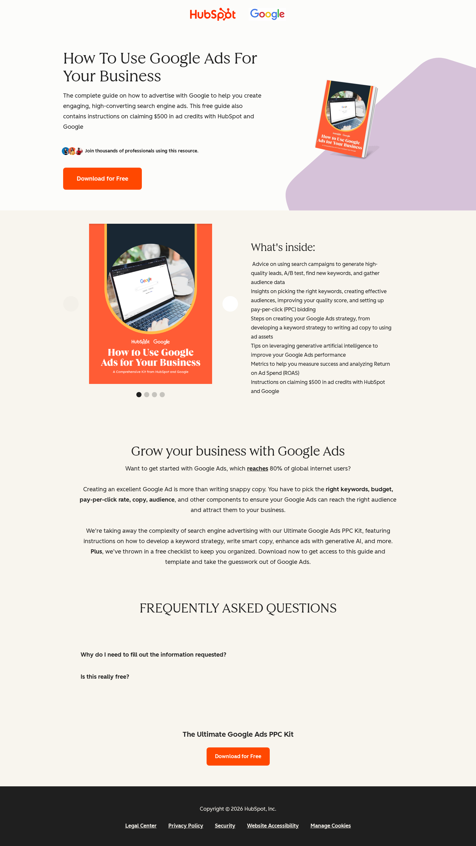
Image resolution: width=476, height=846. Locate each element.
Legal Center (141, 826)
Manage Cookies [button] (331, 826)
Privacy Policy (185, 826)
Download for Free (102, 178)
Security (225, 826)
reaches (257, 468)
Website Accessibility (273, 826)
